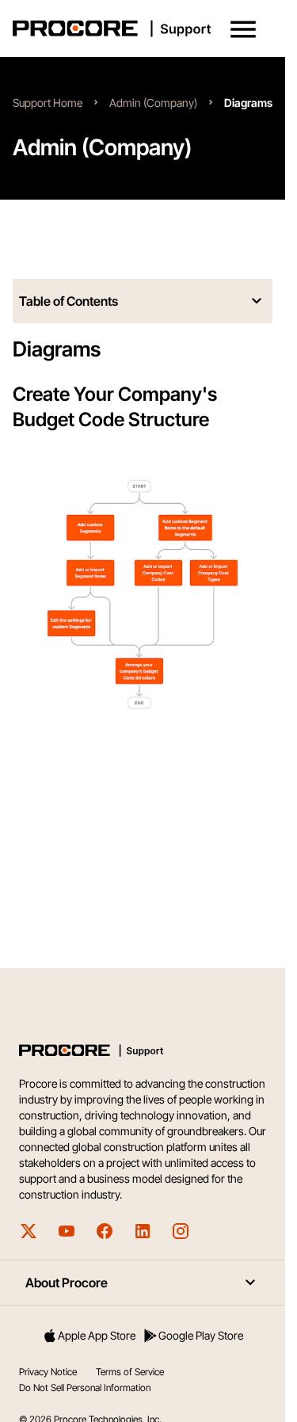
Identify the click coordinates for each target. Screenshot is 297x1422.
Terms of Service (130, 1372)
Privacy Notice (48, 1372)
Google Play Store (200, 1335)
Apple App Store (96, 1335)
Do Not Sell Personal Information (84, 1387)
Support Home (47, 102)
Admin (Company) (153, 102)
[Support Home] (139, 28)
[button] (243, 29)
